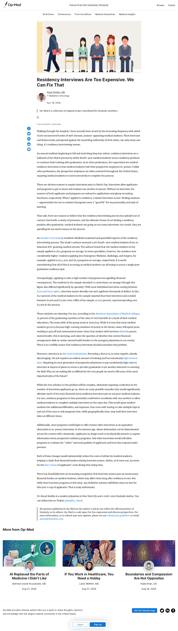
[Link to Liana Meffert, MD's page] (89, 566)
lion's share (50, 465)
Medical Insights (127, 14)
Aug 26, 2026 (139, 588)
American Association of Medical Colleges (117, 313)
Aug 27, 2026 (19, 588)
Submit (171, 5)
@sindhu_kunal (73, 500)
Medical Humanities (105, 14)
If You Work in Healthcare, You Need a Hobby (89, 576)
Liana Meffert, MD (89, 583)
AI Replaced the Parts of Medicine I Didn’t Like (29, 576)
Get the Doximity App (144, 610)
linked (122, 331)
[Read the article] (29, 553)
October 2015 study (50, 238)
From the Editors (83, 14)
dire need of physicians (74, 353)
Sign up (98, 624)
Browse (160, 5)
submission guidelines (118, 515)
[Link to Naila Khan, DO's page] (149, 566)
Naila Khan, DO (149, 583)
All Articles (48, 14)
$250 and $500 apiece (48, 291)
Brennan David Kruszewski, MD (29, 583)
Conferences (64, 14)
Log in (80, 624)
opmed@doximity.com (51, 519)
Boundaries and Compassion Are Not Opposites (148, 576)
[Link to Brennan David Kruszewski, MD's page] (29, 566)
